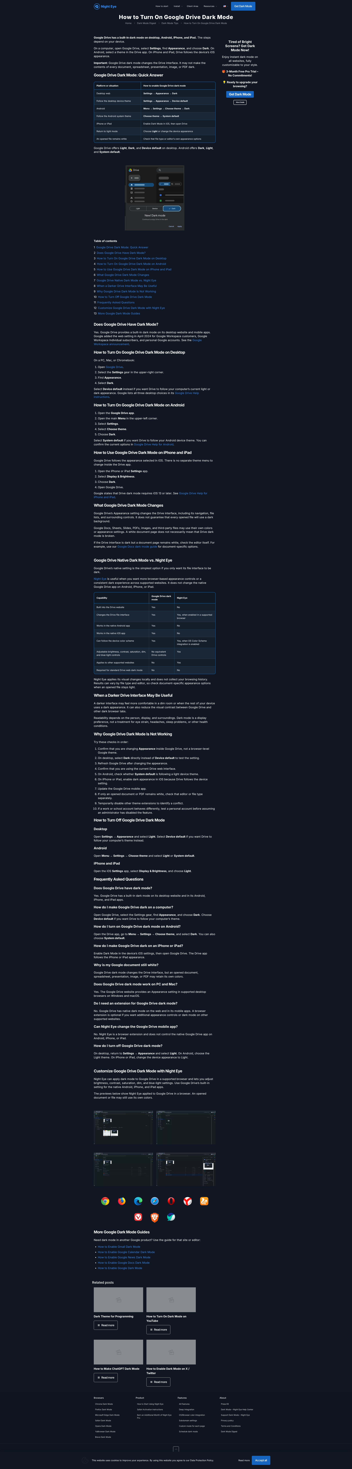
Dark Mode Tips (170, 23)
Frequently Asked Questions (116, 302)
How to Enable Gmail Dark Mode (119, 1246)
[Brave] (155, 1218)
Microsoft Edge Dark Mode (107, 1415)
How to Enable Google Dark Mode (120, 1268)
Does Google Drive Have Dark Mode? (121, 252)
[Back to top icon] (176, 1449)
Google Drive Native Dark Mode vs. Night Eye (126, 280)
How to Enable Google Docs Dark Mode (124, 1262)
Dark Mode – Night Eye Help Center (237, 1409)
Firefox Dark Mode (103, 1409)
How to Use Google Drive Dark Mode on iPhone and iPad (134, 269)
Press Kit (225, 1404)
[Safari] (155, 1201)
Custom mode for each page (192, 1426)
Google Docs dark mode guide (137, 546)
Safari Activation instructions (150, 1409)
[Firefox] (122, 1201)
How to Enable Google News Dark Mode (124, 1257)
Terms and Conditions (230, 1426)
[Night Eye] (105, 6)
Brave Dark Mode (103, 1437)
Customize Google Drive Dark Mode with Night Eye (131, 308)
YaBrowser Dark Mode (105, 1431)
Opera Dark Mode (103, 1426)
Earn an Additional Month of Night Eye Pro (154, 1416)
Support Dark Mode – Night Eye (235, 1415)
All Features (184, 1404)
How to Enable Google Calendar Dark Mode (126, 1252)
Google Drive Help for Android (153, 444)
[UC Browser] (204, 1201)
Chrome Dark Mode (104, 1404)
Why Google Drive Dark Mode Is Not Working (126, 291)
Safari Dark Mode (103, 1420)
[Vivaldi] (138, 1217)
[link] (123, 1126)
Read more (244, 1460)
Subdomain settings (188, 1420)
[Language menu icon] (225, 6)
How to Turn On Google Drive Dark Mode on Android (131, 264)
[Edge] (138, 1201)
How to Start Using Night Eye (150, 1404)
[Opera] (171, 1201)
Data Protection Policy (201, 1460)
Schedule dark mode (188, 1431)
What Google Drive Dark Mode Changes (123, 275)
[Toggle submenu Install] (182, 6)
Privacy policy (227, 1420)
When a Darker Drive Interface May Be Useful (127, 286)
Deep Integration (186, 1409)
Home (128, 23)
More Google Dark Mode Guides (119, 313)
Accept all (261, 1460)
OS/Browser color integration (192, 1415)
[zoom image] (149, 1111)
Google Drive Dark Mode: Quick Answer (122, 247)
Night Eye (100, 578)
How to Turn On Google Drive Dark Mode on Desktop (131, 258)
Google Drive (114, 367)
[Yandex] (188, 1201)
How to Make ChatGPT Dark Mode (116, 1368)
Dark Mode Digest (146, 23)
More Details (240, 102)
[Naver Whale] (171, 1217)
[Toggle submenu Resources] (216, 6)
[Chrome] (105, 1201)
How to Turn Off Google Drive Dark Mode (125, 297)
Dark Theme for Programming (113, 1316)
